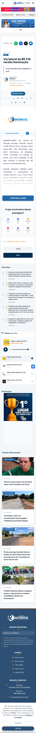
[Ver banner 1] (14, 29)
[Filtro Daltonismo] (16, 102)
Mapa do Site (19, 672)
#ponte (16, 241)
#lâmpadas (10, 241)
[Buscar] (33, 3)
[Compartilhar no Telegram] (31, 43)
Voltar (18, 249)
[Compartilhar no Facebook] (21, 43)
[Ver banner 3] (18, 29)
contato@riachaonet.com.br (18, 80)
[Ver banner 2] (16, 29)
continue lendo (18, 198)
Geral (9, 52)
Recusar (18, 723)
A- (5, 98)
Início (4, 52)
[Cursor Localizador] (20, 102)
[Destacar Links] (30, 98)
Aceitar (18, 728)
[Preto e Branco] (22, 98)
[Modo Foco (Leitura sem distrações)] (11, 102)
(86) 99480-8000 (25, 687)
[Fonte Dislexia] (26, 98)
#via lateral (22, 241)
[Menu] (3, 3)
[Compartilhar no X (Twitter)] (26, 43)
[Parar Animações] (24, 102)
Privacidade (19, 665)
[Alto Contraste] (18, 98)
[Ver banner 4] (20, 29)
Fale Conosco (19, 669)
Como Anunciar (19, 661)
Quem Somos (19, 657)
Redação (12, 79)
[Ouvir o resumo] (27, 133)
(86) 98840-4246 (14, 687)
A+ (14, 98)
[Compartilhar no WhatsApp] (16, 43)
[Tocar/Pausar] (5, 349)
